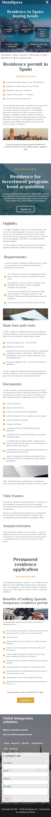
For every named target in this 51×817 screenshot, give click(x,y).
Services (25, 743)
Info (5, 748)
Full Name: (7, 763)
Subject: (6, 778)
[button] (47, 2)
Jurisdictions (37, 743)
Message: (7, 786)
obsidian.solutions (27, 812)
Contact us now (13, 692)
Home (6, 743)
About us (15, 743)
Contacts (13, 748)
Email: (5, 771)
